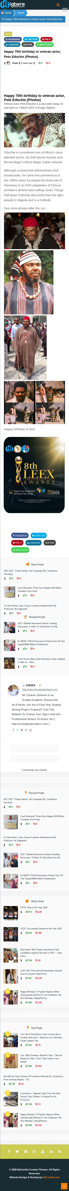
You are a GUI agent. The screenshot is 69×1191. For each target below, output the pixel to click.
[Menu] (65, 10)
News (21, 12)
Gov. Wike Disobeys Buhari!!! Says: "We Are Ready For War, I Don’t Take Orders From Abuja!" (41, 1058)
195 (40, 1066)
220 (40, 912)
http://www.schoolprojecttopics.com (40, 689)
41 (22, 1084)
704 (30, 960)
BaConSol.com (51, 1177)
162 (30, 1045)
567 (30, 978)
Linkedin (13, 44)
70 (39, 1045)
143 (40, 1002)
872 (30, 912)
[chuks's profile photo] (8, 63)
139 (40, 978)
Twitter (32, 39)
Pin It (47, 39)
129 (13, 1084)
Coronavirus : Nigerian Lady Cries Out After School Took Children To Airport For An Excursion (40, 1096)
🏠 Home (6, 12)
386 (30, 1002)
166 (40, 933)
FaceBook (13, 39)
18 (39, 960)
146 (30, 1104)
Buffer (27, 44)
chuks (15, 63)
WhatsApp (45, 44)
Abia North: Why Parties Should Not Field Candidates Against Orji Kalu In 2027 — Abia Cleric (41, 952)
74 (39, 1104)
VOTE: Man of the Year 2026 (33, 907)
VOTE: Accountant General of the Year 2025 (41, 928)
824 (30, 933)
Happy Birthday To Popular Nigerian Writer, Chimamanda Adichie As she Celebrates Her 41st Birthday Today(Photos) (40, 995)
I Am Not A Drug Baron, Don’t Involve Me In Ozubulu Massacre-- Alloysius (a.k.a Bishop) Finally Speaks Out (41, 1037)
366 (30, 1066)
